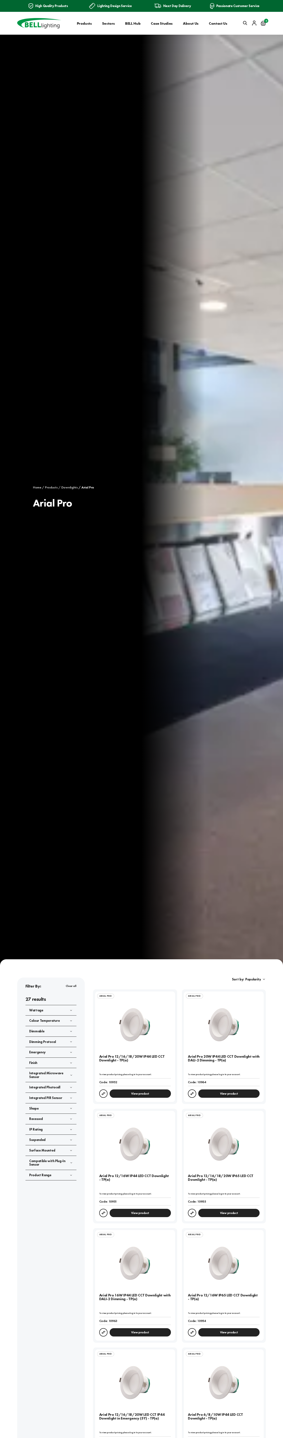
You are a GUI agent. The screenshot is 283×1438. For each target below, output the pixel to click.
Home (37, 487)
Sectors (108, 23)
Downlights (69, 487)
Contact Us (218, 23)
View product (140, 1093)
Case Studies (162, 23)
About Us (190, 23)
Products (84, 23)
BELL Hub (132, 23)
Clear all (71, 986)
